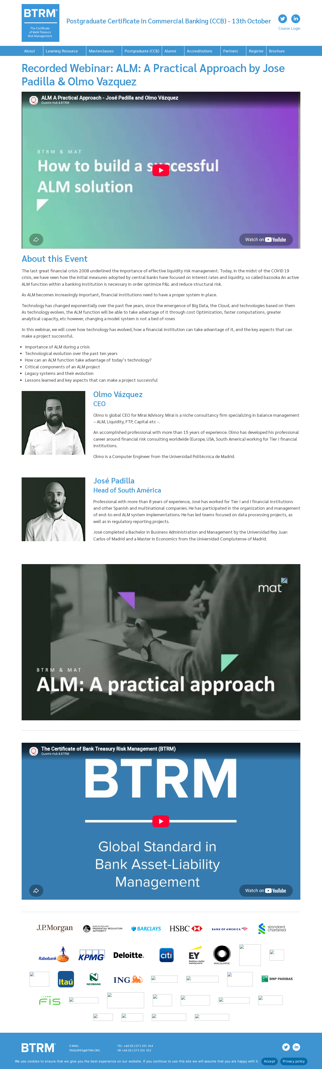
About (29, 50)
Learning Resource (62, 50)
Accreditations (199, 50)
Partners (230, 50)
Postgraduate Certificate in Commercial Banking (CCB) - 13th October (168, 20)
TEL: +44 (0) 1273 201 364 (135, 1046)
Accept (269, 1061)
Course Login (289, 28)
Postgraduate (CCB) (142, 50)
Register (256, 50)
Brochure (277, 50)
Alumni (170, 50)
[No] (315, 1061)
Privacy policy (294, 1061)
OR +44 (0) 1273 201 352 (134, 1050)
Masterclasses (101, 50)
